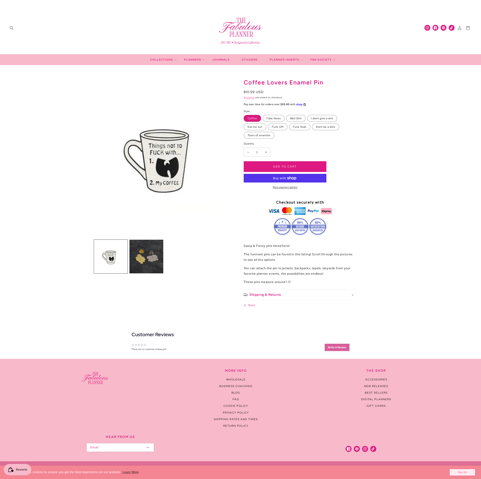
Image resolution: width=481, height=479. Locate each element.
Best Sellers (376, 392)
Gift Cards (376, 406)
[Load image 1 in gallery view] (111, 256)
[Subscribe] (147, 447)
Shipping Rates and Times (236, 419)
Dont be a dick (325, 126)
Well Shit (296, 118)
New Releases (376, 386)
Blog (235, 392)
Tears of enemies (259, 135)
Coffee (252, 118)
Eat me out (255, 126)
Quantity (249, 143)
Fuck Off (278, 126)
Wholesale (236, 379)
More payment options (285, 187)
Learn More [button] (131, 472)
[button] (12, 28)
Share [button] (251, 305)
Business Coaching (236, 386)
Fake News (274, 118)
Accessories (376, 379)
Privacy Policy (236, 412)
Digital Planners (376, 399)
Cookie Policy (235, 406)
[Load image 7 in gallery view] (146, 256)
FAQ (236, 399)
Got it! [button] (462, 472)
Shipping (249, 97)
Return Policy (236, 425)
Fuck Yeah (299, 126)
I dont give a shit (322, 118)
